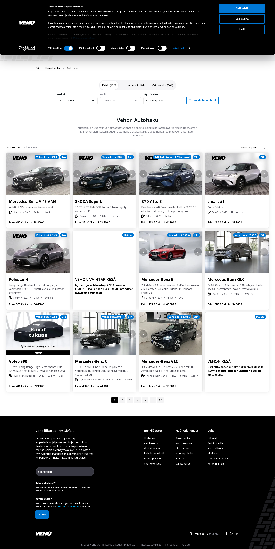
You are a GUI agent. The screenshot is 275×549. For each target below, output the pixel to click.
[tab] (109, 85)
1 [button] (114, 399)
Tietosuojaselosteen (68, 506)
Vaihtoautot (151, 443)
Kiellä (242, 29)
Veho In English (217, 463)
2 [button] (122, 399)
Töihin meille (215, 443)
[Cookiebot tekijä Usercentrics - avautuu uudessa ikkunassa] (27, 48)
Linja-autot (182, 448)
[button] (153, 400)
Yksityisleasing (152, 448)
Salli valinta (242, 18)
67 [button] (160, 399)
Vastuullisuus (216, 448)
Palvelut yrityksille (154, 453)
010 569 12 (201, 533)
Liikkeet (212, 438)
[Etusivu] (37, 68)
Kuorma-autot (184, 443)
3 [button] (129, 399)
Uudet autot (151, 438)
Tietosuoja (171, 544)
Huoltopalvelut (153, 458)
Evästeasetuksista (84, 38)
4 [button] (137, 399)
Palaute (185, 544)
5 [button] (145, 399)
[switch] (100, 48)
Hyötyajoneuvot (187, 430)
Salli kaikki (242, 8)
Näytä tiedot (179, 48)
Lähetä (42, 514)
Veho (211, 430)
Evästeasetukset (151, 544)
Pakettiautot (183, 438)
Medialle (213, 453)
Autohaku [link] (72, 68)
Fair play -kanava (218, 458)
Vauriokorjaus (152, 463)
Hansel (180, 458)
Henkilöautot (53, 68)
